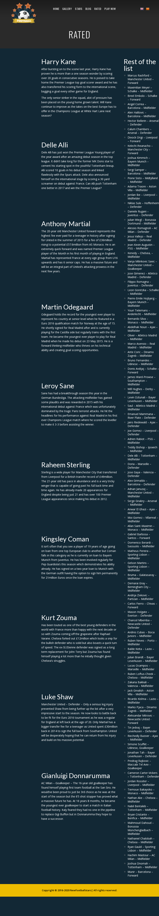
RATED (97, 9)
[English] (141, 8)
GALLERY (67, 9)
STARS (78, 9)
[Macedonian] (147, 8)
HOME (56, 9)
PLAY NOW (110, 9)
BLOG (88, 9)
